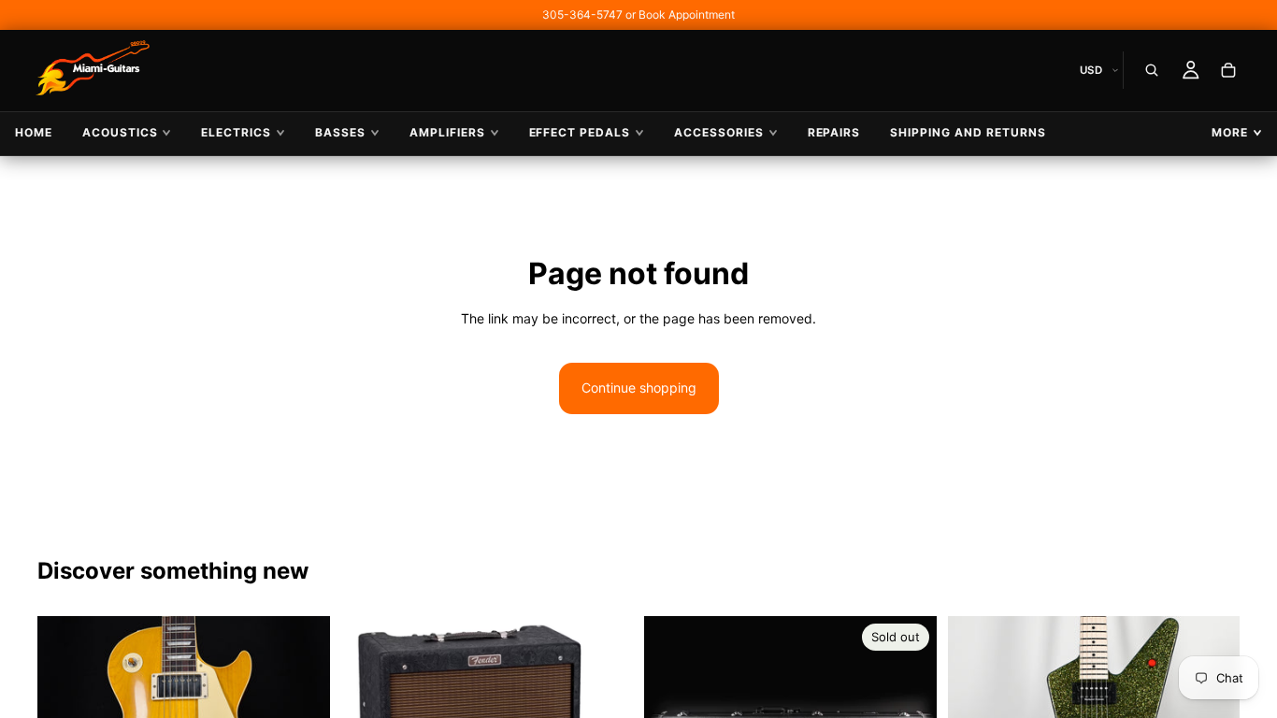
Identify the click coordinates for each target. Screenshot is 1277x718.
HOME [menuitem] (33, 132)
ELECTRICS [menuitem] (236, 132)
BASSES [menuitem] (340, 132)
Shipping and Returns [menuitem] (967, 132)
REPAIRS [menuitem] (834, 132)
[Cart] (1228, 70)
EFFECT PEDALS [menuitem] (579, 132)
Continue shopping (638, 387)
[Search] (1151, 70)
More (1230, 132)
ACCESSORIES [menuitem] (719, 132)
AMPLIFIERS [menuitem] (447, 132)
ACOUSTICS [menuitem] (120, 132)
